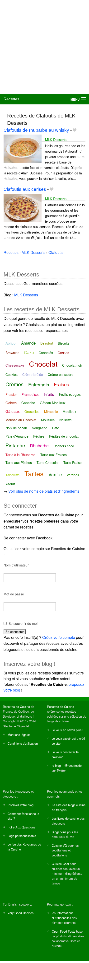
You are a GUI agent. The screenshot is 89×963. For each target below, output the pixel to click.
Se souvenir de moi (23, 623)
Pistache (15, 445)
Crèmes (14, 384)
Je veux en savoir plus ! (67, 730)
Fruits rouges (70, 394)
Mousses (48, 419)
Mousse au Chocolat (20, 419)
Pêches (38, 436)
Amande (28, 343)
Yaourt (10, 484)
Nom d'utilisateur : (17, 565)
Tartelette (12, 474)
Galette (11, 402)
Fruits (49, 394)
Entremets (38, 384)
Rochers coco (63, 446)
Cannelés (46, 352)
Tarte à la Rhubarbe (20, 454)
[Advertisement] (44, 46)
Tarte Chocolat (48, 462)
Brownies (12, 352)
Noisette (65, 419)
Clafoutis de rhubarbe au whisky (36, 130)
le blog (56, 765)
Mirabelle (51, 411)
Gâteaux (12, 411)
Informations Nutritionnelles (62, 915)
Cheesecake (14, 365)
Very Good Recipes (20, 913)
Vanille (55, 474)
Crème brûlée (32, 374)
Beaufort (46, 343)
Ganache (28, 402)
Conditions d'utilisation (23, 743)
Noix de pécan (16, 427)
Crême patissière (60, 374)
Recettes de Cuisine (16, 706)
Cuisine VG (59, 845)
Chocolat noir (72, 365)
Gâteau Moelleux (53, 402)
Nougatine (39, 427)
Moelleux (69, 411)
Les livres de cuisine (65, 818)
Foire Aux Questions (21, 827)
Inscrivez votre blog (20, 805)
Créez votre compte (58, 637)
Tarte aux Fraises (53, 454)
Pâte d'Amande (16, 436)
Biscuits (63, 343)
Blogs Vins (59, 832)
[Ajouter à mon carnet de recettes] (74, 130)
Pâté (55, 427)
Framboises (30, 394)
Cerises (63, 352)
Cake (29, 352)
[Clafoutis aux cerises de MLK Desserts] (23, 207)
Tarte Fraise (72, 462)
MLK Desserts (55, 139)
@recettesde (73, 765)
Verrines (73, 474)
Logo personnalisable (22, 835)
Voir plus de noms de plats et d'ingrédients (43, 491)
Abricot (10, 343)
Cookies (11, 374)
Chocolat (43, 364)
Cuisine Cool (60, 863)
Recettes (11, 99)
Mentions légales (19, 734)
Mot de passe (14, 594)
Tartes (34, 473)
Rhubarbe (39, 445)
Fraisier (11, 394)
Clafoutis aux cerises (25, 189)
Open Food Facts (63, 931)
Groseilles (31, 411)
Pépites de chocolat (64, 436)
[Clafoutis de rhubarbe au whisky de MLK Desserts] (23, 148)
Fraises (61, 384)
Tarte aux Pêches (18, 462)
